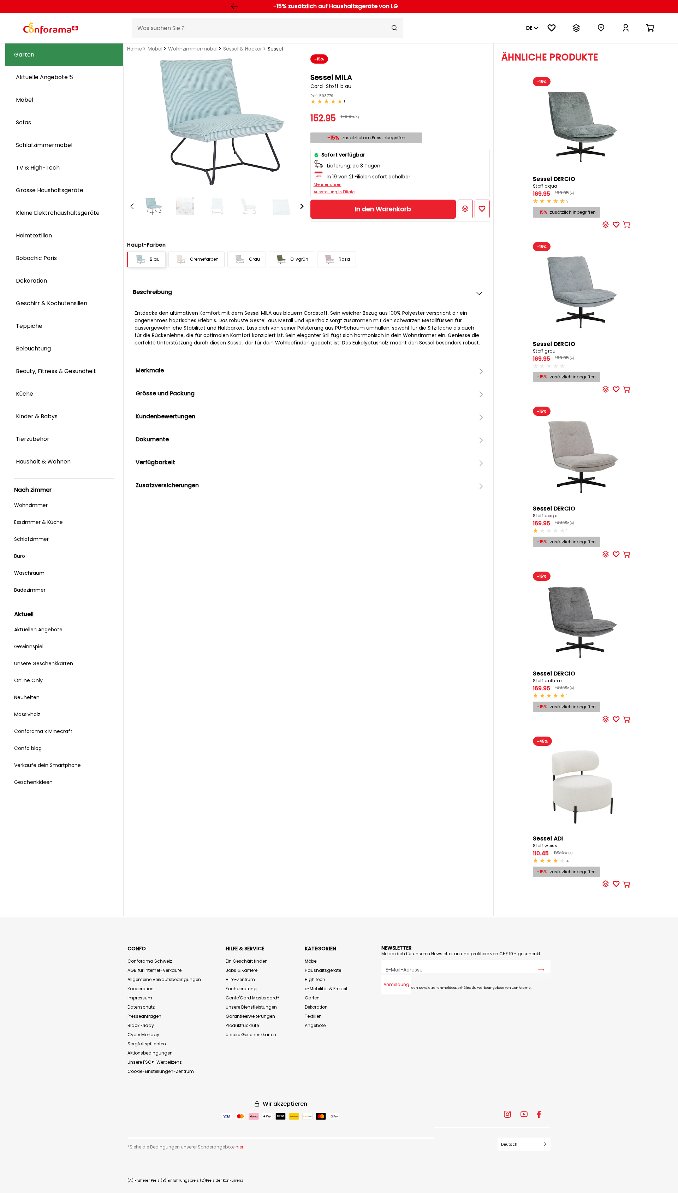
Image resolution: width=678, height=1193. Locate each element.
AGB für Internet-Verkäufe (154, 970)
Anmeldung (396, 984)
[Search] (394, 28)
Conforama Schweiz (149, 961)
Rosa (344, 259)
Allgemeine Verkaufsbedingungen (164, 979)
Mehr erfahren (327, 184)
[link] (626, 28)
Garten (312, 998)
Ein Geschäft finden (247, 961)
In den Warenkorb (383, 209)
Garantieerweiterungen (250, 1016)
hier (239, 1147)
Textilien (313, 1016)
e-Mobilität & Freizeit (326, 989)
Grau (254, 259)
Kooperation (140, 989)
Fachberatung (241, 989)
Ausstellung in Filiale (334, 192)
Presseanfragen (144, 1016)
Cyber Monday (143, 1035)
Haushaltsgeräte (323, 970)
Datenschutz (141, 1007)
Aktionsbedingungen (150, 1053)
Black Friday (140, 1025)
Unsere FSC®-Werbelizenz (154, 1062)
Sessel (275, 48)
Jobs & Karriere (241, 970)
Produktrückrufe (242, 1025)
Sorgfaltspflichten (146, 1044)
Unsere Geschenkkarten (251, 1035)
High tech (315, 979)
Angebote (315, 1025)
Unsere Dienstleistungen (251, 1007)
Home (134, 48)
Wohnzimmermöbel (193, 48)
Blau (155, 259)
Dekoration (316, 1007)
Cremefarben (204, 259)
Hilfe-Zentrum (240, 979)
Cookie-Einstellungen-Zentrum (160, 1071)
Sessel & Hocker (242, 48)
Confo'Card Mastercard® (253, 998)
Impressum (139, 998)
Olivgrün (299, 259)
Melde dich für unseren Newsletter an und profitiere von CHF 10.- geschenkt (460, 954)
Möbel (155, 48)
